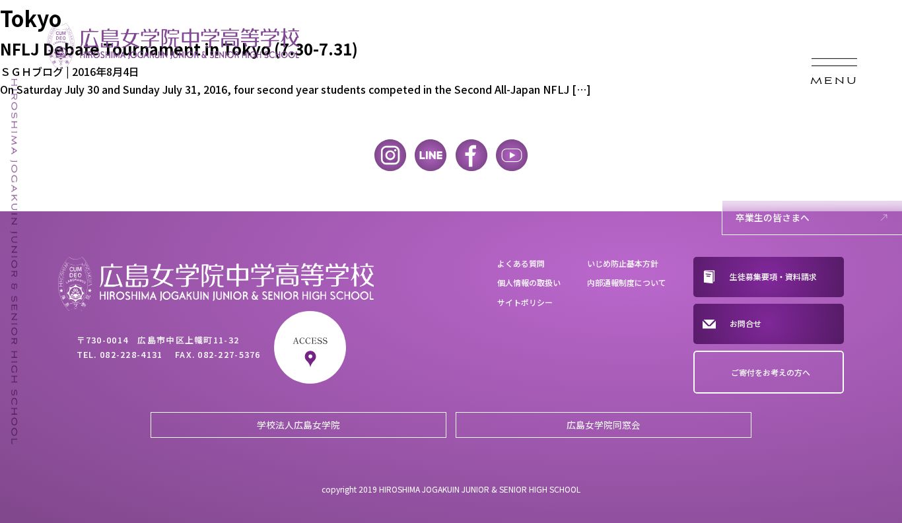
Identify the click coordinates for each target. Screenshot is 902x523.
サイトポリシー (525, 302)
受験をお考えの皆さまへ (786, 138)
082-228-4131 (131, 354)
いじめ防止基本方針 (622, 263)
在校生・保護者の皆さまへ (791, 177)
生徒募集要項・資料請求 (773, 276)
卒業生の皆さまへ (773, 217)
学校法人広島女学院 (298, 424)
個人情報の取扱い (529, 282)
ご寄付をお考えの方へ (770, 372)
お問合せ (745, 323)
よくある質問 (521, 263)
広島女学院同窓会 (604, 424)
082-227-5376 (228, 354)
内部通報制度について (626, 282)
